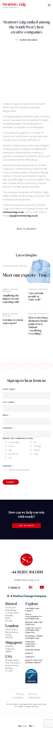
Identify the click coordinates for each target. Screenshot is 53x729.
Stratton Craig (28, 40)
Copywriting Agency (32, 609)
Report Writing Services (34, 623)
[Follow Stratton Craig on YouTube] (42, 587)
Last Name (8, 402)
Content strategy (38, 289)
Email (6, 415)
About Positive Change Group (33, 661)
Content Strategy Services (30, 644)
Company (7, 428)
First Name (9, 389)
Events (29, 653)
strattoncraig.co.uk (13, 212)
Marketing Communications (18, 438)
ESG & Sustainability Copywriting (33, 616)
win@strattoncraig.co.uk (26, 579)
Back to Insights (26, 229)
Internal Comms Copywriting (34, 637)
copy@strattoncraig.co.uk (23, 215)
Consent (7, 466)
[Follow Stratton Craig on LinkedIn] (30, 587)
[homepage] (14, 5)
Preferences (34, 697)
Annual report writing (15, 266)
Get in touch (26, 525)
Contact (30, 657)
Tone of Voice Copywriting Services (33, 630)
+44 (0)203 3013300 (26, 572)
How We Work (32, 650)
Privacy (20, 693)
